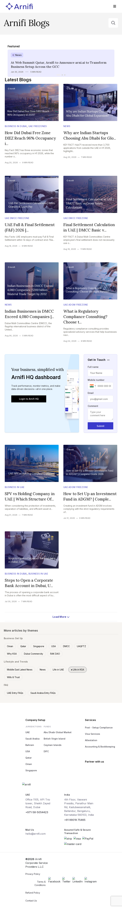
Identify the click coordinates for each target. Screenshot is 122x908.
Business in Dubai (16, 126)
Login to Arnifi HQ (29, 398)
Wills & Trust (13, 677)
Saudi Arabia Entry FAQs (43, 693)
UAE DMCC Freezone (17, 218)
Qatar (23, 646)
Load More (60, 616)
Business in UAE (14, 487)
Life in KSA (77, 669)
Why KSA (12, 653)
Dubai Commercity (33, 653)
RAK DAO (55, 653)
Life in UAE (58, 669)
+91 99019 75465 (74, 819)
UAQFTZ (81, 646)
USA (53, 646)
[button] (58, 75)
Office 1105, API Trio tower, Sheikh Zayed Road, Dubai (37, 803)
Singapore (38, 646)
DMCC (66, 646)
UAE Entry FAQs (15, 693)
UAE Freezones (37, 126)
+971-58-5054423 (36, 812)
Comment (93, 406)
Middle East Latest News (19, 669)
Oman (10, 646)
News (66, 126)
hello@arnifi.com (35, 833)
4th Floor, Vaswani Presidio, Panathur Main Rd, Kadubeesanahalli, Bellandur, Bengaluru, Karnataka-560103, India (79, 807)
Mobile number (96, 380)
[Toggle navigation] (114, 6)
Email (91, 393)
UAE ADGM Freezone (75, 304)
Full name (93, 367)
